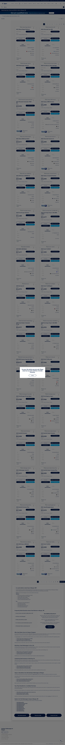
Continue (32, 375)
